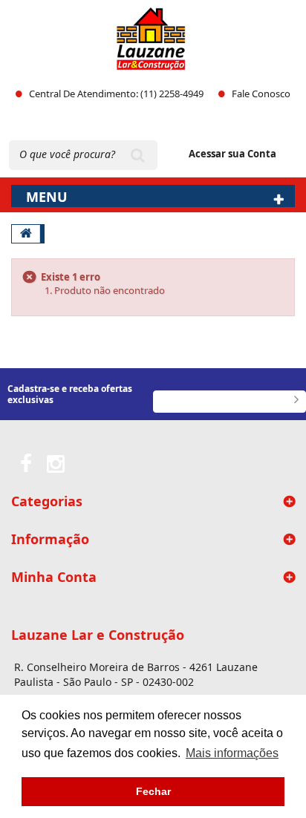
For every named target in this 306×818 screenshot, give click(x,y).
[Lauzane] (151, 39)
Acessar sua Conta (232, 153)
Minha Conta (54, 577)
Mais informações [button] (232, 753)
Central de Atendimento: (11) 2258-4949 (116, 93)
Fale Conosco (261, 93)
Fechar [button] (153, 791)
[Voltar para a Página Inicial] (26, 234)
